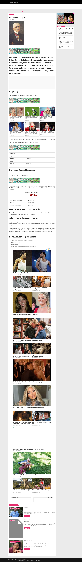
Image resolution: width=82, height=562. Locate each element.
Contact (12, 559)
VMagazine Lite (37, 560)
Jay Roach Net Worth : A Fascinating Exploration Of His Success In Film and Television (65, 37)
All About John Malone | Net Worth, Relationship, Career (34, 509)
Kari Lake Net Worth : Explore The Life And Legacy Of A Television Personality (66, 42)
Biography (12, 83)
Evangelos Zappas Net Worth (15, 84)
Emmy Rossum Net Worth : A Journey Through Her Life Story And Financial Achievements (65, 33)
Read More (27, 528)
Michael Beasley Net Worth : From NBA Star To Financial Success (66, 29)
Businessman (12, 508)
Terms (15, 559)
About (9, 559)
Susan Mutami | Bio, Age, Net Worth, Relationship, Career (34, 541)
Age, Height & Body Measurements (17, 85)
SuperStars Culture (14, 2)
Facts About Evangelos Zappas (16, 87)
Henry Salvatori (27, 521)
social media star (12, 542)
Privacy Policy (23, 559)
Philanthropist (11, 14)
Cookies (18, 559)
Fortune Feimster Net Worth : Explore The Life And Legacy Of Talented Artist (65, 46)
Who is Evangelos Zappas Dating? (16, 86)
